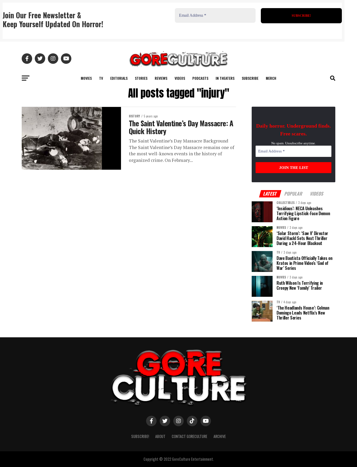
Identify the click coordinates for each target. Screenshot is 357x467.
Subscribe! (140, 436)
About (160, 436)
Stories (141, 78)
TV (101, 78)
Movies (86, 78)
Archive (220, 436)
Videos (180, 78)
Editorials (119, 78)
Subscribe (250, 78)
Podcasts (200, 78)
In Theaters (225, 78)
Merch (271, 78)
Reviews (161, 78)
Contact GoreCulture (189, 436)
